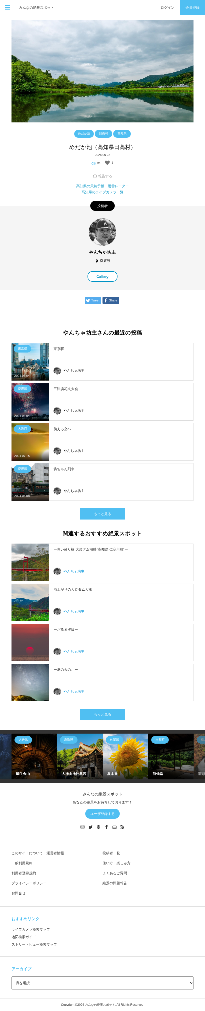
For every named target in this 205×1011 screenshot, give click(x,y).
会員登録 (193, 8)
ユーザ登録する (102, 814)
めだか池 (84, 133)
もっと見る (102, 514)
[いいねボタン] (107, 162)
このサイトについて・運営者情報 (38, 853)
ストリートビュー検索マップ (34, 944)
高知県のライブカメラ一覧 (103, 192)
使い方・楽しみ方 (116, 863)
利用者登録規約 (24, 873)
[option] (34, 756)
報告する (105, 176)
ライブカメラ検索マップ (31, 929)
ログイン (167, 8)
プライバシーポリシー (29, 883)
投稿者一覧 (111, 853)
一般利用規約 (22, 863)
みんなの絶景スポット (36, 8)
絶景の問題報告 (114, 883)
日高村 (103, 133)
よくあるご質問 (114, 873)
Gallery (102, 277)
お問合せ (19, 893)
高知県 (122, 133)
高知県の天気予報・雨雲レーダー (102, 186)
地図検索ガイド (24, 937)
